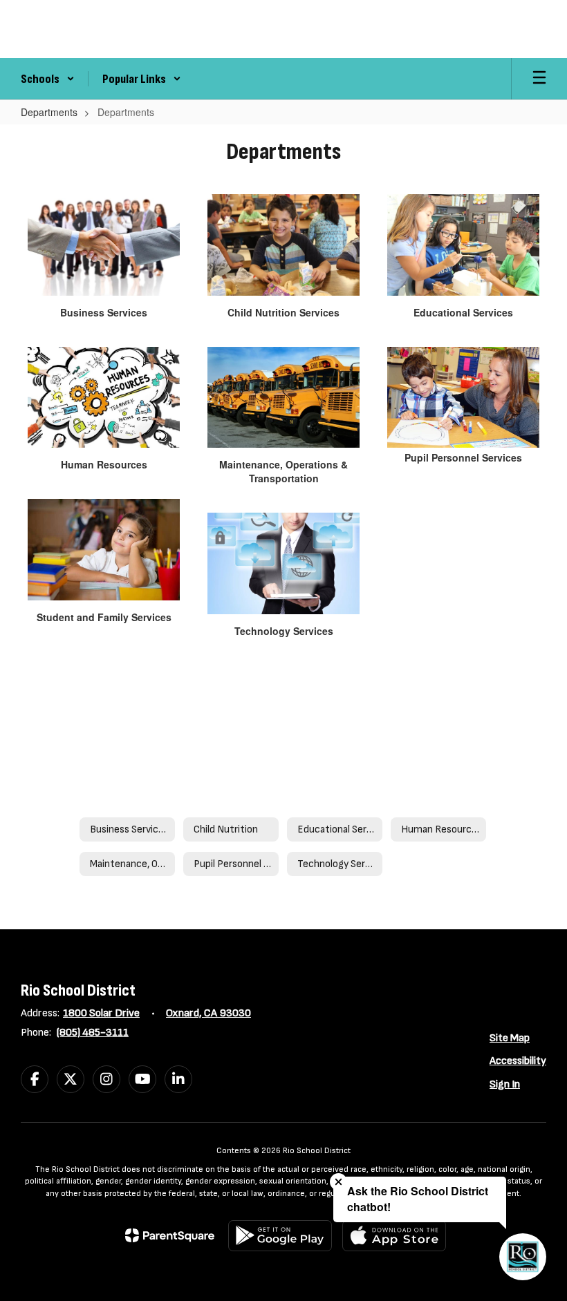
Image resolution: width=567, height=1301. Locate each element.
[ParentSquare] (170, 1235)
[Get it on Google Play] (280, 1235)
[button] (48, 78)
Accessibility (518, 1060)
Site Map (510, 1038)
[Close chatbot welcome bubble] (338, 1181)
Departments (49, 112)
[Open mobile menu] (539, 78)
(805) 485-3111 (93, 1032)
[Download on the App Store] (394, 1235)
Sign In (505, 1084)
